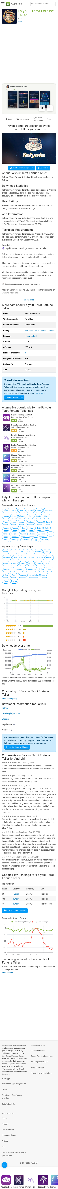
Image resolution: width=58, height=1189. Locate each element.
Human (6, 516)
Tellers (5, 534)
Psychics (38, 552)
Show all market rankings (16, 910)
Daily (39, 528)
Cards (23, 563)
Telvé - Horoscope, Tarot (20, 475)
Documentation (8, 1130)
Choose (22, 516)
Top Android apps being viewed (14, 1084)
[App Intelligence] (4, 1165)
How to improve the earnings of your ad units (14, 1154)
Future (23, 557)
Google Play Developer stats (42, 1056)
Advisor (23, 534)
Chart (49, 569)
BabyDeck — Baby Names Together (12, 1096)
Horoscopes (18, 569)
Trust (39, 510)
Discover (44, 540)
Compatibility (33, 575)
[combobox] (41, 4)
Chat (29, 552)
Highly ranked (31, 336)
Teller (47, 528)
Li (13, 552)
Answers (14, 563)
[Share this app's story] (42, 108)
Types (5, 522)
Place (13, 522)
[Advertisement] (29, 53)
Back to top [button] (52, 1166)
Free (31, 528)
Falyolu (13, 510)
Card (21, 552)
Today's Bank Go (8, 1104)
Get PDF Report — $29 (14, 397)
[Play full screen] (50, 108)
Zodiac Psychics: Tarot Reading (23, 445)
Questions (7, 569)
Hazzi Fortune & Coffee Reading (23, 425)
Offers (5, 575)
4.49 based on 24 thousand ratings (40, 330)
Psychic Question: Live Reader (23, 435)
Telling (41, 569)
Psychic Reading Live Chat (21, 415)
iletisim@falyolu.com (11, 713)
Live (15, 557)
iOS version (43, 168)
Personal (30, 510)
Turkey (16, 899)
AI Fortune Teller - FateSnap (22, 465)
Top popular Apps (37, 1068)
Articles (5, 1141)
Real (23, 528)
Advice (5, 563)
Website (5, 719)
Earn (30, 516)
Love (50, 534)
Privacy (5, 1124)
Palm (39, 563)
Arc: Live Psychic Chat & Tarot (23, 485)
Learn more (40, 393)
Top (13, 575)
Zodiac (31, 557)
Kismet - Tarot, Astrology (21, 455)
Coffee (5, 510)
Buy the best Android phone (41, 1073)
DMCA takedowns (9, 1135)
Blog (3, 1147)
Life (46, 552)
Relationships (31, 569)
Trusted (14, 581)
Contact (5, 1118)
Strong (5, 552)
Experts (44, 575)
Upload (21, 522)
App (35, 540)
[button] (29, 724)
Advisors (32, 534)
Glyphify (5, 1089)
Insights (14, 534)
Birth (47, 563)
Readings (30, 522)
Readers (49, 557)
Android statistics (38, 1051)
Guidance (41, 534)
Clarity (30, 563)
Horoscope (15, 540)
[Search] (53, 4)
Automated (49, 510)
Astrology (6, 557)
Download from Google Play (22, 168)
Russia (16, 894)
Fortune (40, 522)
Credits (38, 516)
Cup (21, 510)
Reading (6, 528)
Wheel (46, 516)
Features (22, 575)
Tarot (48, 522)
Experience (26, 540)
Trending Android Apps (39, 1062)
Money (14, 516)
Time (6, 581)
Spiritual (40, 557)
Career (5, 540)
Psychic (15, 528)
